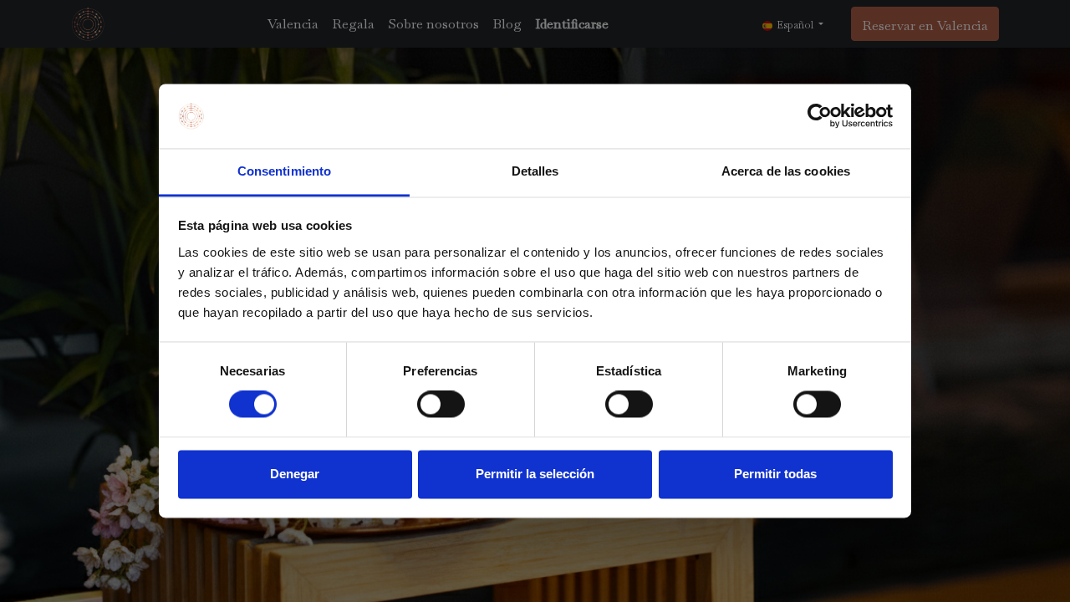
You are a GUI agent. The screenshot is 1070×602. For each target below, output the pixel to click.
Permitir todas (775, 474)
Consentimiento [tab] (284, 171)
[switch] (441, 404)
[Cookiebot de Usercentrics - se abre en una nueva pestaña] (819, 116)
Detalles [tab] (535, 171)
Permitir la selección (535, 474)
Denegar (294, 474)
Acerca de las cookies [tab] (785, 171)
